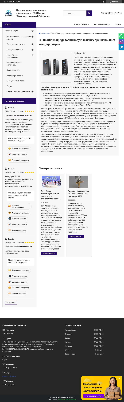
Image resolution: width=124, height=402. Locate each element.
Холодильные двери (15, 50)
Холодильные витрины (16, 81)
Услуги (9, 86)
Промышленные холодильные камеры (19, 38)
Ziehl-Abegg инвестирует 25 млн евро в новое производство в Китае (51, 195)
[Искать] (89, 13)
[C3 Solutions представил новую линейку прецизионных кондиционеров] (56, 67)
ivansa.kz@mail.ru (9, 376)
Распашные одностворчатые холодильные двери (19, 139)
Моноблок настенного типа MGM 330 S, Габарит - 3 (19, 261)
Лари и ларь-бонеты (15, 76)
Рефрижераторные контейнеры (14, 64)
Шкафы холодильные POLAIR (18, 91)
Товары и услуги (80, 24)
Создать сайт (7, 2)
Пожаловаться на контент (67, 400)
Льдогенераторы (13, 70)
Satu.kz (72, 397)
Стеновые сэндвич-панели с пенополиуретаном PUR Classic (19, 195)
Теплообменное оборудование (13, 56)
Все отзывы (10, 303)
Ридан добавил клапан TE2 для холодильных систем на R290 (78, 193)
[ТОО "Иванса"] (8, 13)
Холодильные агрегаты (16, 44)
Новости (45, 33)
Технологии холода (101, 24)
